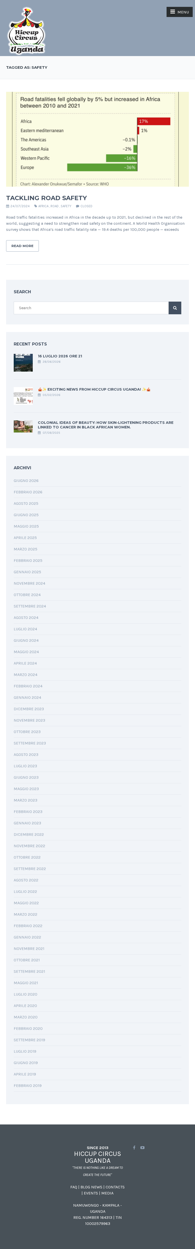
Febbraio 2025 (28, 560)
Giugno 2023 (26, 777)
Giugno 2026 (26, 480)
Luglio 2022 (25, 891)
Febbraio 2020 (28, 1028)
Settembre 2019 (29, 1039)
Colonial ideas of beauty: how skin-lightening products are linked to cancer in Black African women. (105, 424)
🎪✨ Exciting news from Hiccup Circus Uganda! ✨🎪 (94, 389)
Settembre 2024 (30, 606)
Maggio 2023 (26, 788)
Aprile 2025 (25, 537)
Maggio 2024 (26, 651)
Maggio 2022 (26, 902)
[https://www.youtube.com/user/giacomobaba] (142, 1147)
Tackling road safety (46, 198)
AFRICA (43, 206)
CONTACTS (115, 1187)
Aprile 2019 (25, 1074)
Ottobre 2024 (27, 594)
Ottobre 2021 (27, 960)
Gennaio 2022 (27, 937)
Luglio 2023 (25, 766)
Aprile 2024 (25, 663)
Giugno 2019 (26, 1062)
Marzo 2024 (25, 674)
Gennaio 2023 (27, 823)
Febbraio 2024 (28, 686)
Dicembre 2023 (29, 708)
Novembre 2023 (29, 720)
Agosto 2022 (26, 880)
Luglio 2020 (25, 994)
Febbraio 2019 (28, 1085)
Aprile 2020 (25, 1005)
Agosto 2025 (26, 503)
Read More (22, 246)
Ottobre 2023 (27, 731)
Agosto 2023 (26, 754)
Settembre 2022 (30, 868)
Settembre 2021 (29, 971)
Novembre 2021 (29, 948)
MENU (183, 12)
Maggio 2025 (26, 526)
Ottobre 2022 (27, 857)
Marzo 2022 (25, 914)
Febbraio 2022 (28, 925)
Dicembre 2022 (29, 834)
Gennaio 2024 (27, 697)
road (55, 206)
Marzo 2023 (25, 800)
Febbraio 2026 (28, 492)
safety (66, 206)
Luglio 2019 (25, 1051)
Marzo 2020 (26, 1017)
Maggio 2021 (26, 982)
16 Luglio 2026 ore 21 (60, 356)
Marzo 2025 (25, 549)
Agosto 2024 (26, 617)
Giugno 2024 (26, 640)
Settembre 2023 (30, 743)
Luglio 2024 (25, 629)
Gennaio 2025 (27, 571)
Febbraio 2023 (28, 811)
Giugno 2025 (26, 514)
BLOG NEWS (91, 1187)
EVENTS (91, 1193)
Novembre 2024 (29, 583)
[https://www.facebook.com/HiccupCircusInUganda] (134, 1147)
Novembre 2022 (29, 845)
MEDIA (107, 1193)
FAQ (73, 1187)
